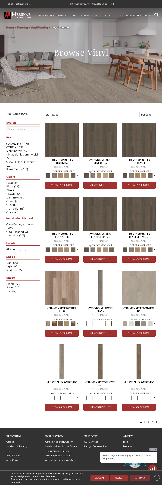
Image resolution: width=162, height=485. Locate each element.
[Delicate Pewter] (93, 323)
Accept (99, 477)
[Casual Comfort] (60, 323)
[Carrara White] (131, 323)
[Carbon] (60, 397)
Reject (119, 477)
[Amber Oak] (54, 323)
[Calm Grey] (100, 287)
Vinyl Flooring (39, 27)
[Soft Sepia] (105, 323)
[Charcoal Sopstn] (137, 323)
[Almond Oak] (62, 287)
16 (147, 421)
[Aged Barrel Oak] (62, 139)
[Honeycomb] (60, 175)
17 (151, 421)
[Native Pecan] (73, 175)
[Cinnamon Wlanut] (73, 323)
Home (10, 27)
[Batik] (100, 361)
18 (156, 421)
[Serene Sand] (99, 323)
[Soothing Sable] (111, 323)
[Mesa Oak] (67, 175)
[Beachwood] (61, 361)
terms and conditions (60, 479)
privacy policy (34, 479)
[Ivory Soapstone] (150, 323)
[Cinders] (67, 397)
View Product (61, 185)
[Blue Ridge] (54, 175)
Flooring (22, 27)
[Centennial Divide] (67, 323)
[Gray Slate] (144, 323)
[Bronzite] (54, 397)
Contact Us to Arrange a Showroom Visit (92, 4)
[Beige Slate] (139, 287)
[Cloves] (73, 397)
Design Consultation (19, 4)
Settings (140, 477)
